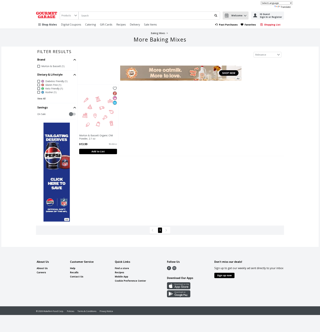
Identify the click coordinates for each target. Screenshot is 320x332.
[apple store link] (178, 288)
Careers (41, 272)
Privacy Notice (106, 311)
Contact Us (76, 276)
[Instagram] (174, 269)
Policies (70, 311)
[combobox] (69, 16)
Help (72, 268)
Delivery (135, 24)
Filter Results (54, 51)
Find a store (122, 268)
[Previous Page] (153, 230)
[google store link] (178, 296)
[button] (245, 14)
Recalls (74, 272)
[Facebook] (169, 269)
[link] (226, 25)
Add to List (98, 151)
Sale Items (150, 24)
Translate (285, 7)
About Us (42, 268)
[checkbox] (39, 114)
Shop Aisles (49, 24)
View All (41, 98)
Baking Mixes (158, 33)
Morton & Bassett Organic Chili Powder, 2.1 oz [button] (96, 137)
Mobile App (121, 276)
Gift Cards (106, 24)
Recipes (121, 24)
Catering (90, 24)
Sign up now (224, 275)
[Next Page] (167, 230)
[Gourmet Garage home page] (47, 15)
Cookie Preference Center (130, 280)
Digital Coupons (71, 24)
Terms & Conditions (87, 311)
